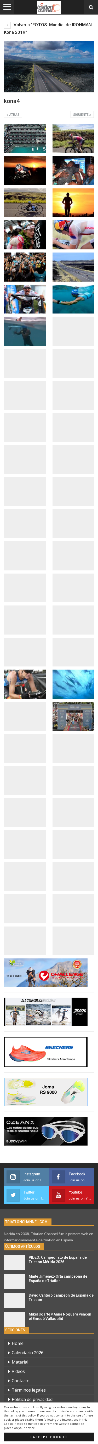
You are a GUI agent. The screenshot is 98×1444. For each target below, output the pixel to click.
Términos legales (29, 1390)
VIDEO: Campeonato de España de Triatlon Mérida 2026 (58, 1259)
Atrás (14, 115)
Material (20, 1362)
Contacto (21, 1381)
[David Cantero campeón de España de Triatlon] (14, 1300)
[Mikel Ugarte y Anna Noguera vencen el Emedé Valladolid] (14, 1319)
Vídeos (18, 1371)
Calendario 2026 (27, 1353)
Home (18, 1343)
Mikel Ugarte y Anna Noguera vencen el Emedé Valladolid (60, 1316)
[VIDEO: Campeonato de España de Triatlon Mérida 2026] (14, 1262)
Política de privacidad (32, 1399)
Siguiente (81, 115)
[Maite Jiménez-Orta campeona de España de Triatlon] (14, 1281)
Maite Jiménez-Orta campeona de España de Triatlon (58, 1278)
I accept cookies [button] (49, 1437)
